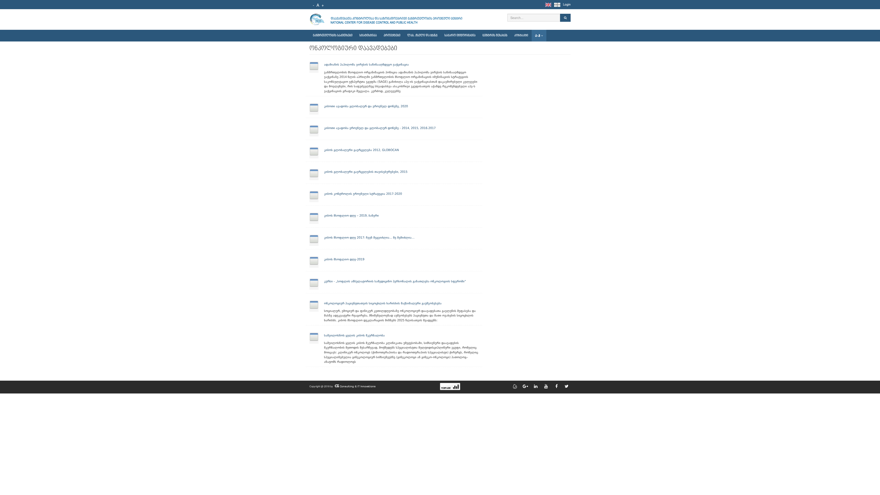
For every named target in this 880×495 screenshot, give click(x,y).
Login (567, 4)
